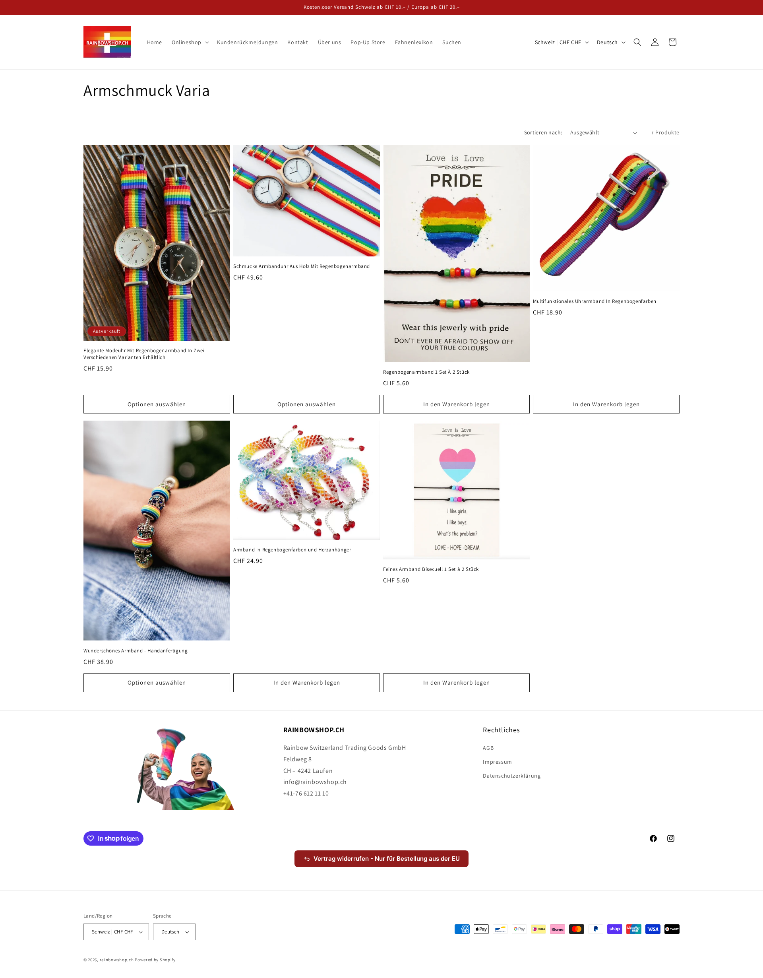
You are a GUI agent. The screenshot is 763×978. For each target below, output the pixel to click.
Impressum (497, 761)
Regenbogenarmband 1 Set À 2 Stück (426, 372)
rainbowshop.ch (117, 959)
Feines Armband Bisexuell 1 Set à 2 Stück (431, 569)
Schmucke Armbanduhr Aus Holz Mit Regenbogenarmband (301, 266)
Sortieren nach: (543, 132)
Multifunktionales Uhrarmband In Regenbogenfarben (594, 301)
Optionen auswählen (157, 404)
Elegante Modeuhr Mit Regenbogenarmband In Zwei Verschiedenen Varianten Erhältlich (144, 354)
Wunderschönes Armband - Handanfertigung (135, 651)
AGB (488, 747)
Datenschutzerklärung (511, 775)
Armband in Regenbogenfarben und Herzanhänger (292, 550)
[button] (189, 42)
